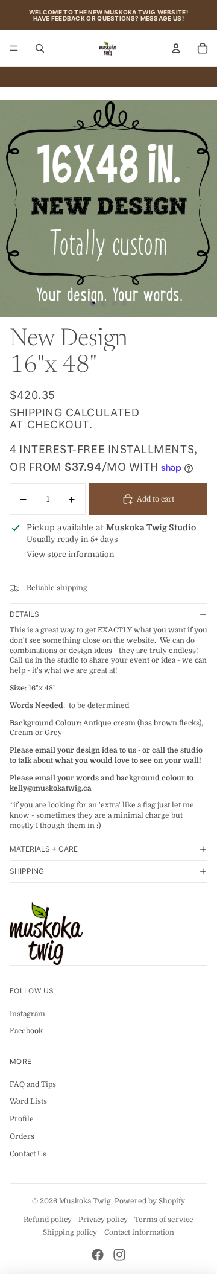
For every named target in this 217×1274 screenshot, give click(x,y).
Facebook (26, 1031)
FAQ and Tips (33, 1084)
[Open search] (40, 48)
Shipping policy (70, 1232)
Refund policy (48, 1219)
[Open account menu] (176, 48)
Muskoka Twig (85, 1201)
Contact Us (28, 1154)
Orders (22, 1136)
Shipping (27, 871)
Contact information (139, 1232)
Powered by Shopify (150, 1201)
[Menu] (14, 48)
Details (24, 614)
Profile (22, 1119)
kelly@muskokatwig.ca (51, 788)
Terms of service (163, 1219)
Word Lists (28, 1101)
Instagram (27, 1014)
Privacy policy (103, 1219)
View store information (71, 554)
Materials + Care (44, 848)
